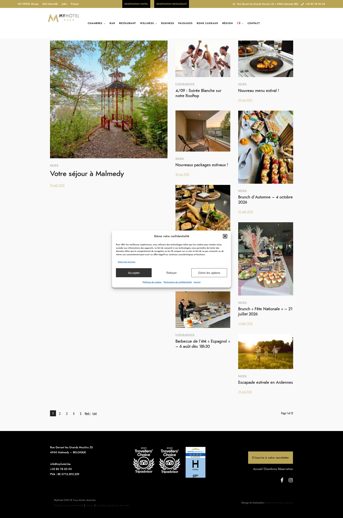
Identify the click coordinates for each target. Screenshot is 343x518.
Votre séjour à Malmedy (87, 173)
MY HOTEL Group (28, 4)
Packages (185, 23)
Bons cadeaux (207, 23)
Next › (88, 413)
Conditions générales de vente (112, 505)
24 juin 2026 (245, 391)
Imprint (197, 282)
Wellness (147, 23)
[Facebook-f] (281, 480)
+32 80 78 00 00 (315, 4)
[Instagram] (290, 480)
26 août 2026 (245, 211)
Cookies (89, 505)
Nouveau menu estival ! (258, 91)
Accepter (134, 272)
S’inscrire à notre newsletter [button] (270, 457)
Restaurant (127, 23)
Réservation (285, 469)
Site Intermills (50, 4)
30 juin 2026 (182, 174)
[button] (225, 236)
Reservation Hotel (136, 4)
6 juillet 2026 (245, 323)
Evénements (185, 84)
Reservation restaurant (171, 4)
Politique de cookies (152, 282)
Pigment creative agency (279, 503)
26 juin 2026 (245, 100)
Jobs (64, 4)
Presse (75, 4)
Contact (254, 23)
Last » (94, 413)
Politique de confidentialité (68, 505)
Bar (112, 23)
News (54, 165)
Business (167, 23)
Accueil (258, 469)
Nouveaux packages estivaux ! (201, 165)
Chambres (95, 23)
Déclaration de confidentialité (178, 282)
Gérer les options (209, 272)
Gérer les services (126, 261)
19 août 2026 (57, 185)
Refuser (171, 272)
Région (227, 23)
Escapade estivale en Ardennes (265, 383)
